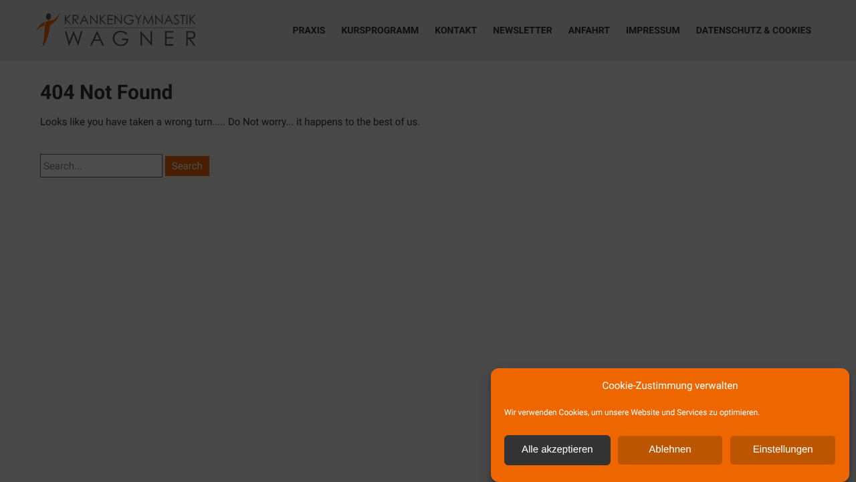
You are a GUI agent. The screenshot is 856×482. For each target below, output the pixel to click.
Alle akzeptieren (557, 450)
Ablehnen (670, 450)
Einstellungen (783, 450)
